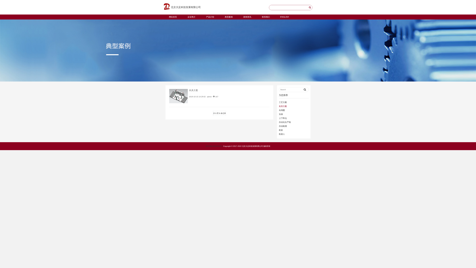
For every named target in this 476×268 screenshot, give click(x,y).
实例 (281, 114)
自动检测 (283, 126)
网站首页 (173, 17)
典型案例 (229, 17)
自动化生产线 (285, 122)
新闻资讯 (247, 17)
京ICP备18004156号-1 (214, 146)
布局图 (282, 110)
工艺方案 (283, 102)
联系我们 (266, 17)
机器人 (282, 134)
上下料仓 (283, 118)
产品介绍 (210, 17)
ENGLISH (284, 17)
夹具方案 (193, 90)
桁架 (281, 130)
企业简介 (191, 17)
